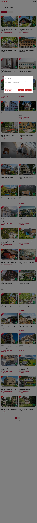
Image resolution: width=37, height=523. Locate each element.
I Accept (28, 90)
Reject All (21, 90)
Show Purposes (9, 90)
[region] (18, 84)
